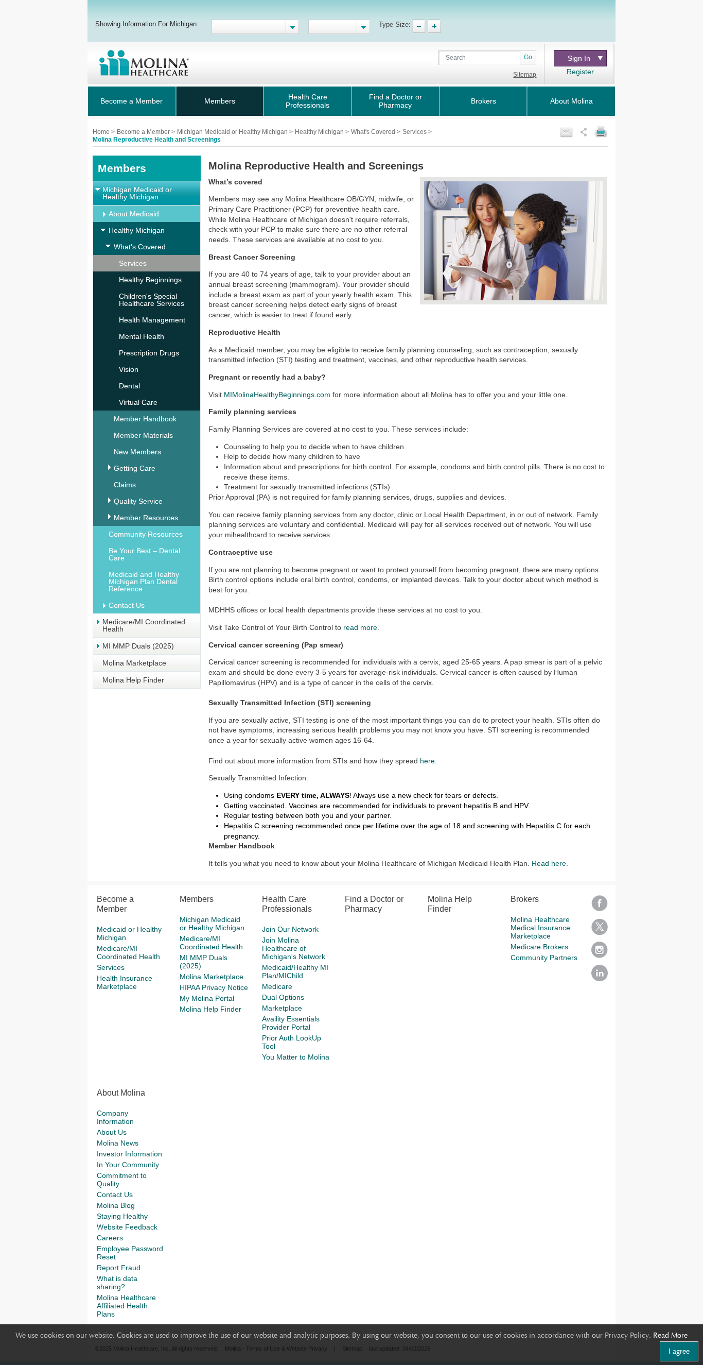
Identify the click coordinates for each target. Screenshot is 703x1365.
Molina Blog (116, 1205)
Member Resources (146, 518)
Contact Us (127, 605)
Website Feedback (127, 1227)
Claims (125, 485)
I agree (679, 1351)
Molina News (117, 1143)
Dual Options (283, 997)
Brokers (483, 101)
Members (219, 101)
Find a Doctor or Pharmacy (395, 101)
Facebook (599, 906)
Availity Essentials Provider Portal (291, 1023)
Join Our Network (290, 929)
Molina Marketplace (134, 663)
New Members (137, 452)
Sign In (579, 58)
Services (415, 131)
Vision (128, 369)
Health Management (152, 320)
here (427, 761)
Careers (110, 1238)
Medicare (277, 986)
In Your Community (128, 1165)
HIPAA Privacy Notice (214, 987)
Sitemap (524, 74)
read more (360, 627)
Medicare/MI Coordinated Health (143, 625)
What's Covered (374, 131)
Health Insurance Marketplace (124, 982)
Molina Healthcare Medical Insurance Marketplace (540, 927)
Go (528, 57)
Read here (549, 863)
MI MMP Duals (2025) (138, 646)
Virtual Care (138, 402)
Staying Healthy (122, 1216)
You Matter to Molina (295, 1057)
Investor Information (129, 1154)
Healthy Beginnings (150, 280)
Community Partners (544, 957)
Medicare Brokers (539, 947)
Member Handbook (145, 419)
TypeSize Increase (434, 26)
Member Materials (143, 435)
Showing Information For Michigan (146, 23)
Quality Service (138, 501)
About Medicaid (134, 214)
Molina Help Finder (133, 680)
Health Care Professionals (307, 101)
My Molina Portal (207, 998)
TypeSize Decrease (418, 26)
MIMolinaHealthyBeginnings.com (277, 394)
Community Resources (146, 534)
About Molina (571, 101)
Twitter (599, 930)
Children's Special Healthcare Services (151, 300)
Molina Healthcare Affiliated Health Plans (126, 1305)
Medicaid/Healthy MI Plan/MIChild (295, 971)
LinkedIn (599, 976)
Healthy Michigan (320, 131)
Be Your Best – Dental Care (144, 554)
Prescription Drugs (149, 353)
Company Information (115, 1117)
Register (580, 71)
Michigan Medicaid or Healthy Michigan (233, 131)
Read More (670, 1335)
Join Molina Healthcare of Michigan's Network (293, 948)
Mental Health (141, 336)
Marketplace (282, 1008)
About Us (112, 1132)
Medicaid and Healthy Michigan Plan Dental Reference (144, 581)
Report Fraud (118, 1268)
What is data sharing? (117, 1282)
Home (102, 131)
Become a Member (131, 101)
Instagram (599, 953)
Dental (129, 386)
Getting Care (134, 468)
